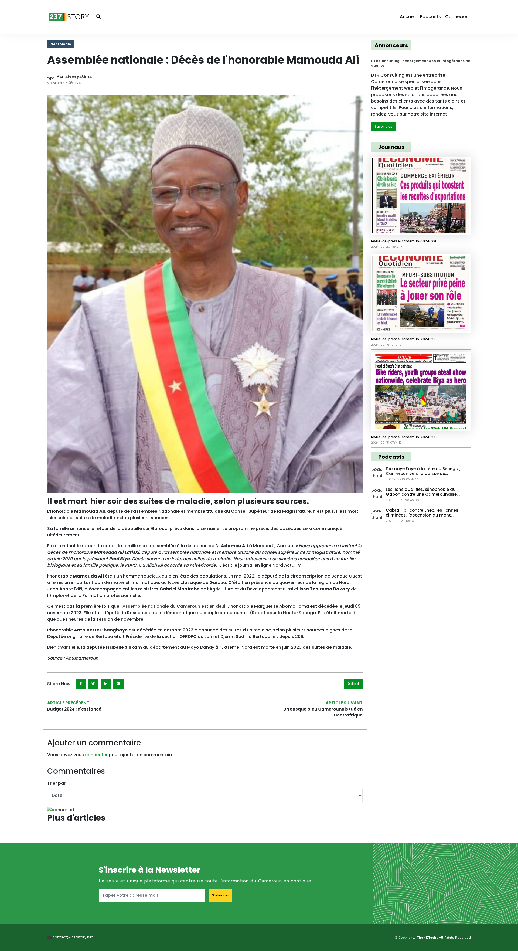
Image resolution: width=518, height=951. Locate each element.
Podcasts (430, 16)
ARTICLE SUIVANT (344, 703)
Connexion (457, 16)
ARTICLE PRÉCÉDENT (68, 703)
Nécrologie (60, 44)
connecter (96, 755)
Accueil (408, 16)
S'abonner (220, 895)
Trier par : (57, 783)
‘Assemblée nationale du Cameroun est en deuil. (174, 606)
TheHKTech (427, 937)
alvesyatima (78, 76)
